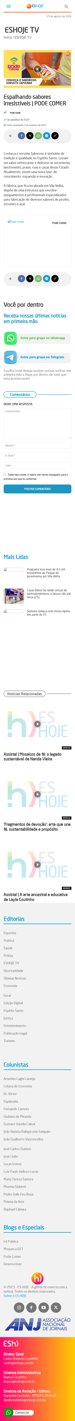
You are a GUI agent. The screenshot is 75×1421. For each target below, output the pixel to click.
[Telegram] (46, 135)
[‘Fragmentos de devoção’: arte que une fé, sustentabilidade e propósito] (37, 794)
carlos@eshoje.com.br (19, 1363)
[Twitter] (56, 1307)
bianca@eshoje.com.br (19, 1381)
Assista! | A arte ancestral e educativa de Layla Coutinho (36, 897)
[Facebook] (21, 135)
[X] (29, 135)
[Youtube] (43, 1307)
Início (8, 37)
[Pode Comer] (6, 112)
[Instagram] (19, 1307)
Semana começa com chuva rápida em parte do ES (48, 612)
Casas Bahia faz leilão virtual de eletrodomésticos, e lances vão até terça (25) (49, 593)
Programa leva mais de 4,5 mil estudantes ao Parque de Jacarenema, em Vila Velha (46, 572)
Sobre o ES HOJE (15, 1296)
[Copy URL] (55, 135)
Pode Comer (15, 113)
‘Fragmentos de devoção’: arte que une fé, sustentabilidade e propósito (37, 826)
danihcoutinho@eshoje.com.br (25, 1400)
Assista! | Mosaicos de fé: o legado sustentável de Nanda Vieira (33, 756)
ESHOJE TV (22, 29)
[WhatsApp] (38, 135)
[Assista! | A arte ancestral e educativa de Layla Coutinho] (37, 864)
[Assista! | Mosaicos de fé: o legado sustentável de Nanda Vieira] (37, 724)
